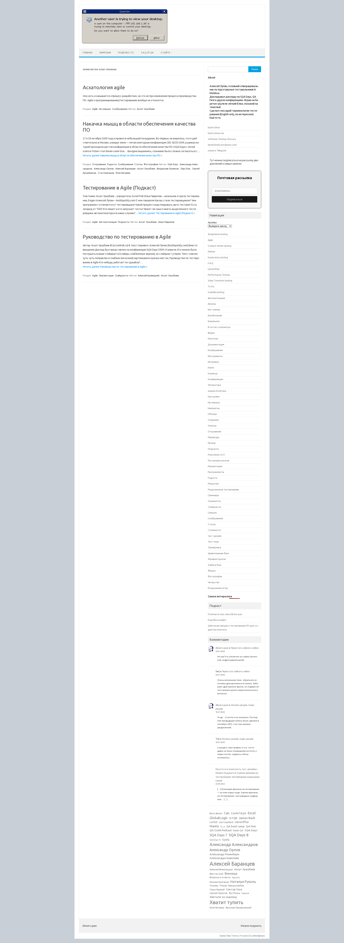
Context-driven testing (219, 245)
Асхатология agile (104, 87)
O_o (222, 826)
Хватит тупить (226, 902)
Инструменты (215, 356)
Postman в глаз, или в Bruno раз (225, 614)
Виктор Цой (216, 873)
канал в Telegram (217, 150)
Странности (214, 530)
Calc (227, 813)
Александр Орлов (104, 168)
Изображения (215, 350)
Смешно (212, 512)
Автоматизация (108, 222)
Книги (211, 367)
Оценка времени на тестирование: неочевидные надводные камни (238, 777)
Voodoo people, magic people (237, 739)
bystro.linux (214, 127)
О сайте (165, 52)
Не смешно (105, 109)
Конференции (215, 379)
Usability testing (216, 292)
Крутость (236, 877)
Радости (112, 164)
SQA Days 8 (239, 835)
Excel (252, 813)
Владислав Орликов (168, 168)
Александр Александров (234, 844)
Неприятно (214, 408)
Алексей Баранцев (125, 168)
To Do (211, 286)
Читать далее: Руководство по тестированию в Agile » (115, 266)
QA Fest (251, 826)
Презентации (106, 275)
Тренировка (214, 547)
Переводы (213, 437)
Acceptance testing (218, 234)
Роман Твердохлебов (232, 885)
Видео (211, 333)
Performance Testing (219, 274)
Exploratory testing (218, 257)
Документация (216, 344)
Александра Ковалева (224, 858)
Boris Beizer (216, 813)
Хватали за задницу (223, 896)
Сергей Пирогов (218, 893)
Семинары (213, 495)
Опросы (212, 425)
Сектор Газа (234, 889)
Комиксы (213, 373)
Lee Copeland (226, 822)
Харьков (245, 893)
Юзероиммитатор (218, 588)
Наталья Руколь (243, 882)
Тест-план (213, 541)
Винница (231, 873)
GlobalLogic (219, 818)
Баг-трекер (214, 309)
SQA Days (173, 164)
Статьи (138, 164)
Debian (211, 251)
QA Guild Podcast (221, 830)
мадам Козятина (217, 391)
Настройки (214, 396)
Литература (214, 385)
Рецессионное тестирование (223, 489)
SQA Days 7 (218, 835)
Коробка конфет (217, 620)
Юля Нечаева (123, 173)
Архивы (212, 222)
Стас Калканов (106, 173)
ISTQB (233, 818)
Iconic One (225, 935)
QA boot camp (235, 826)
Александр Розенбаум (224, 854)
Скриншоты (214, 501)
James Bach (247, 818)
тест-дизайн (214, 536)
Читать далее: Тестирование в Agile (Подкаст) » (166, 213)
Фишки (212, 570)
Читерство (213, 582)
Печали (212, 443)
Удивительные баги (218, 553)
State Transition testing (220, 280)
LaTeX (214, 822)
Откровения (99, 164)
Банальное (213, 321)
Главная (87, 52)
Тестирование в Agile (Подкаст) (119, 187)
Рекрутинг (213, 483)
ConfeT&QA (238, 813)
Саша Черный (217, 889)
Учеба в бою (214, 565)
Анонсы (212, 304)
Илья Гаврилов (166, 222)
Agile (95, 109)
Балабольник (215, 315)
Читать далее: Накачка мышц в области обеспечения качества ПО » (122, 155)
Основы (214, 885)
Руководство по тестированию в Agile (127, 236)
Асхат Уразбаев (146, 109)
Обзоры (212, 414)
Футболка (234, 893)
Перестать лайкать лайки (245, 648)
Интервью (213, 362)
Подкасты (123, 222)
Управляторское (217, 559)
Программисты (216, 472)
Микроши (105, 52)
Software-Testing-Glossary (222, 139)
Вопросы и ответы (220, 877)
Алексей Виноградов (221, 869)
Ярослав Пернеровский (238, 907)
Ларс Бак (185, 168)
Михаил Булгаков (219, 882)
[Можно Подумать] (124, 42)
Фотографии (151, 164)
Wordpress (259, 935)
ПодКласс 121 (126, 52)
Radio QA (238, 830)
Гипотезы (213, 338)
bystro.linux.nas (216, 133)
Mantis (214, 826)
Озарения (213, 420)
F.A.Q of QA (147, 52)
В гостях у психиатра (219, 327)
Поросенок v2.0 (216, 454)
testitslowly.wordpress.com (222, 144)
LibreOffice (213, 269)
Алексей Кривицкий (148, 275)
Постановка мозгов (218, 460)
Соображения (119, 109)
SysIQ (225, 839)
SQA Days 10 (215, 840)
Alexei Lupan (222, 648)
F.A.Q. (211, 263)
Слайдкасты (121, 275)
